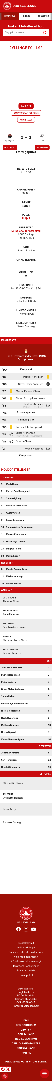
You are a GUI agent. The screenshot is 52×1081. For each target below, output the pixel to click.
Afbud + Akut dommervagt (26, 961)
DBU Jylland (26, 1034)
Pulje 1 (26, 218)
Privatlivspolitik (26, 971)
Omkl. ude (26, 272)
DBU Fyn (26, 1030)
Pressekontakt (26, 943)
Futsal (26, 1053)
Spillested (26, 228)
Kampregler (26, 120)
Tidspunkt (26, 285)
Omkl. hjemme (26, 260)
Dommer (26, 298)
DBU (26, 1021)
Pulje (26, 215)
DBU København (26, 1039)
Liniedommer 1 (26, 310)
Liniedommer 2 (26, 323)
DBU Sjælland (26, 1048)
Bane (26, 247)
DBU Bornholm (26, 1025)
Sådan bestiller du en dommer (26, 952)
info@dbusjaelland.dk (26, 1006)
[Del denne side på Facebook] (3, 1069)
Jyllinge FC (10, 141)
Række (26, 202)
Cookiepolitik (26, 975)
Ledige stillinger (26, 948)
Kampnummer (26, 190)
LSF (42, 141)
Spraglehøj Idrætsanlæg (26, 231)
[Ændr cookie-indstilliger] (4, 1076)
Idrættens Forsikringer (26, 966)
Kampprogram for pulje (26, 113)
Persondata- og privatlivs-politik (26, 1062)
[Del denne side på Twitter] (8, 1069)
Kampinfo (26, 106)
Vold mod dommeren (26, 957)
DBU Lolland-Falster (26, 1044)
